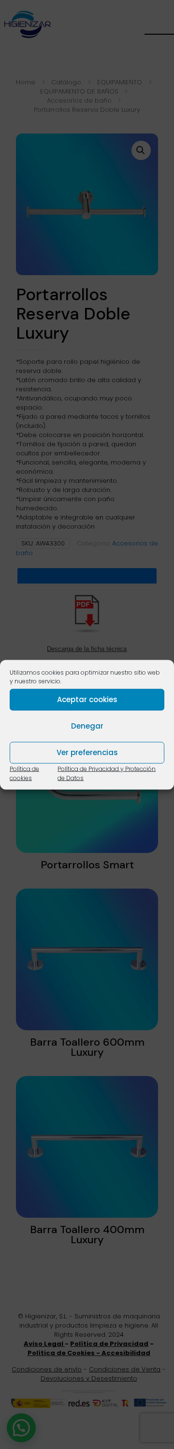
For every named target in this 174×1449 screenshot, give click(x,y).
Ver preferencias (87, 752)
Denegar (87, 726)
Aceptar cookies (87, 699)
